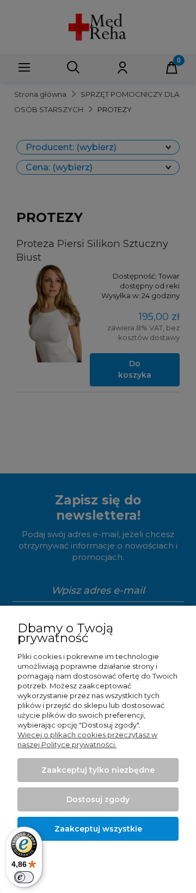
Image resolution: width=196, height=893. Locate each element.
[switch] (24, 877)
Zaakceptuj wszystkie (98, 829)
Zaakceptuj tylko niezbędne (98, 770)
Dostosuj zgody (98, 799)
